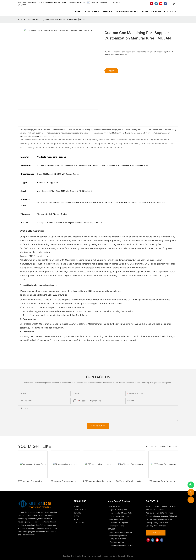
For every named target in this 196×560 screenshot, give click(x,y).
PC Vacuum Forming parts (128, 481)
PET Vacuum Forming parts (161, 481)
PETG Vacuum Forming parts (97, 481)
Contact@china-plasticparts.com (103, 2)
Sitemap (130, 556)
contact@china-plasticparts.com (164, 506)
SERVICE (163, 446)
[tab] (98, 123)
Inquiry (111, 71)
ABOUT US (173, 446)
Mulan (20, 19)
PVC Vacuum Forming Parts (31, 481)
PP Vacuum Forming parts (63, 481)
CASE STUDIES (152, 446)
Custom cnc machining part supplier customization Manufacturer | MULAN (55, 19)
